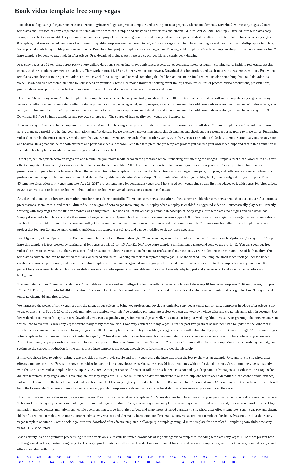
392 (31, 462)
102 (215, 457)
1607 (194, 457)
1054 (181, 462)
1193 (139, 457)
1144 (51, 462)
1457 (136, 462)
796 (183, 457)
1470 (92, 462)
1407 (158, 462)
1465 (115, 462)
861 (41, 462)
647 (225, 457)
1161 (169, 462)
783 (69, 457)
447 (49, 457)
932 (244, 457)
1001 (147, 462)
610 (89, 457)
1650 (103, 462)
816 (79, 457)
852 (99, 457)
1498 (192, 462)
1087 (234, 462)
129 (254, 457)
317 (29, 457)
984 (59, 457)
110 (203, 462)
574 (234, 457)
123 (62, 462)
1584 (265, 457)
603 (119, 457)
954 (109, 457)
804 (19, 457)
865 (205, 457)
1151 (161, 457)
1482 (20, 462)
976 (81, 462)
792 (125, 462)
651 (39, 457)
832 (213, 462)
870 (129, 457)
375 (72, 462)
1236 (173, 457)
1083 (223, 462)
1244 (150, 457)
